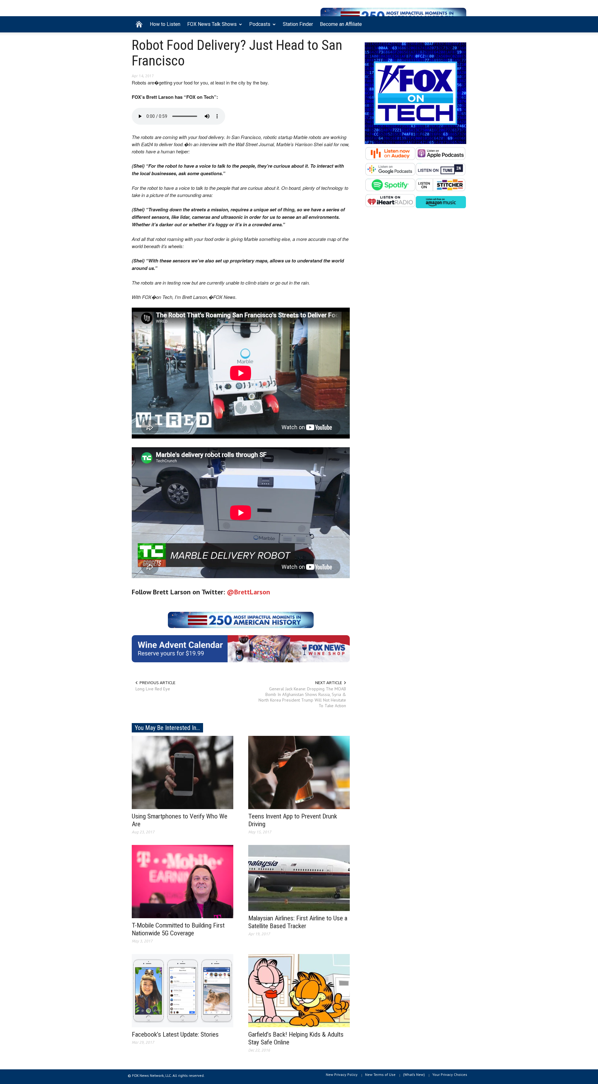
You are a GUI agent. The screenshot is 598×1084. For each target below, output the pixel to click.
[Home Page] (139, 24)
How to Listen (165, 24)
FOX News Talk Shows (210, 26)
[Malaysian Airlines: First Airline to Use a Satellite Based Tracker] (299, 877)
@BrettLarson (248, 592)
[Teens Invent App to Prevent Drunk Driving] (299, 772)
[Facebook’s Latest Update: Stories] (182, 990)
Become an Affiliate (341, 24)
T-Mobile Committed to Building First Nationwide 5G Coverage (178, 929)
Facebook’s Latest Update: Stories (175, 1034)
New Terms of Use (380, 1074)
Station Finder (298, 24)
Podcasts (258, 26)
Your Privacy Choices (449, 1074)
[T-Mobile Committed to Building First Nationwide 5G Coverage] (182, 881)
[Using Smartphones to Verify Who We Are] (182, 772)
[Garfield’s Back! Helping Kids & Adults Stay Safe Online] (299, 990)
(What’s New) (414, 1074)
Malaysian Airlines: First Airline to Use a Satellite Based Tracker (297, 922)
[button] (460, 23)
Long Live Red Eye (152, 689)
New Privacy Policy (342, 1074)
